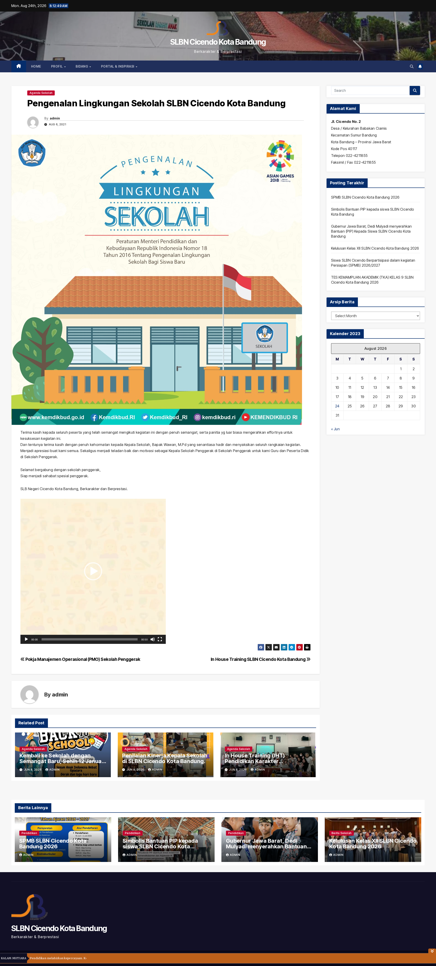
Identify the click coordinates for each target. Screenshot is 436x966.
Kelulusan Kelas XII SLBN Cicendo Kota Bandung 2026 (375, 248)
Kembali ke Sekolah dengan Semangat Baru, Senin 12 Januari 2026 (62, 761)
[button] (412, 66)
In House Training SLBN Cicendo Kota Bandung (258, 659)
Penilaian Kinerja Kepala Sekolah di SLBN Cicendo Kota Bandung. (165, 758)
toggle (432, 951)
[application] (93, 571)
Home (36, 66)
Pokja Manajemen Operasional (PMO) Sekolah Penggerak (82, 659)
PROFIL (57, 66)
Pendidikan (29, 833)
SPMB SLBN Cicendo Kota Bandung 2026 (365, 197)
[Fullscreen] (160, 639)
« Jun (335, 429)
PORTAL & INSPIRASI (118, 66)
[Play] (26, 639)
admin (55, 118)
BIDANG (82, 66)
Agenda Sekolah (41, 93)
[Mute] (152, 639)
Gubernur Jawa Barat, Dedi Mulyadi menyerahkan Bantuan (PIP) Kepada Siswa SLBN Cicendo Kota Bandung (371, 231)
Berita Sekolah (342, 833)
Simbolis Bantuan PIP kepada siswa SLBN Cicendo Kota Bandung (160, 846)
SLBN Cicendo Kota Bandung (218, 41)
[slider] (90, 639)
